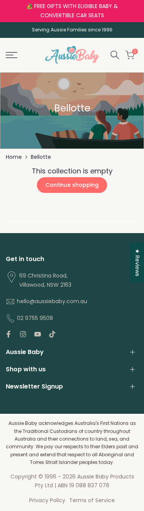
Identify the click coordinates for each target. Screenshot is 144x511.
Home (14, 157)
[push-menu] (11, 55)
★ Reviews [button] (137, 262)
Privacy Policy (47, 500)
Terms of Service (92, 500)
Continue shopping (72, 185)
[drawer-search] (115, 55)
